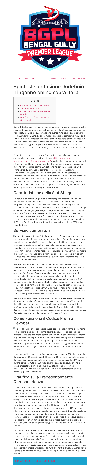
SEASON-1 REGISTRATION (73, 78)
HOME (18, 78)
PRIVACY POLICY (23, 461)
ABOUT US (30, 78)
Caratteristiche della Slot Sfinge (35, 105)
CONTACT (52, 78)
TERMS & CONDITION (45, 461)
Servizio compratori (29, 108)
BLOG (41, 78)
